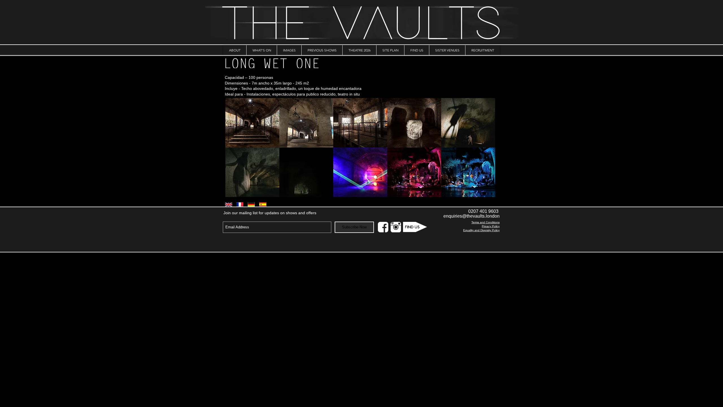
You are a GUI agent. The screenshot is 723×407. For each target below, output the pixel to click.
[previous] (235, 150)
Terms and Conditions (485, 222)
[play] (483, 192)
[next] (484, 150)
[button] (252, 123)
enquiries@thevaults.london (471, 216)
